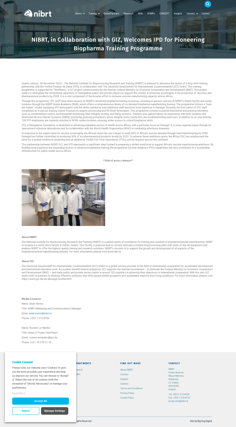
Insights (178, 13)
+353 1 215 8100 (181, 394)
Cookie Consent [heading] (22, 362)
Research (128, 13)
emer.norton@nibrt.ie (40, 313)
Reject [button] (26, 410)
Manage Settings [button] (54, 410)
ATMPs (151, 13)
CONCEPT (164, 13)
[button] (208, 4)
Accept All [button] (40, 401)
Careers (191, 13)
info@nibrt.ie (181, 401)
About (78, 13)
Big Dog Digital (204, 421)
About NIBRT (126, 369)
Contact (206, 13)
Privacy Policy (127, 393)
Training (92, 13)
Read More (19, 393)
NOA (140, 13)
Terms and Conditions (131, 388)
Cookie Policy (127, 397)
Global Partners (111, 13)
